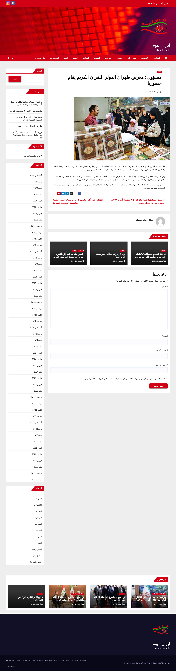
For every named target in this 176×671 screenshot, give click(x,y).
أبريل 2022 (37, 448)
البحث (39, 70)
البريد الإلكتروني (161, 350)
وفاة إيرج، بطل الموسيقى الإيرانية (109, 255)
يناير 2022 (38, 467)
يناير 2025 (38, 296)
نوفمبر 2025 (37, 232)
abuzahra (141, 220)
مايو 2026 (38, 194)
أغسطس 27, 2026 (158, 604)
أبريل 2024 (37, 353)
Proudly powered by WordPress (135, 663)
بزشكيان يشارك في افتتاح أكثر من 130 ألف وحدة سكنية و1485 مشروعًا (150, 600)
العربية (75, 58)
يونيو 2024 (38, 340)
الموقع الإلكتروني (161, 364)
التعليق (164, 286)
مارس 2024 (37, 359)
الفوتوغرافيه (54, 58)
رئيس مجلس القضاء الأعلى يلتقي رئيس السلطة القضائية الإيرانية (67, 600)
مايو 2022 (38, 442)
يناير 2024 (38, 372)
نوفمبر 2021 (37, 480)
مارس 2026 (37, 207)
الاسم (165, 336)
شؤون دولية (132, 58)
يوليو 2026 (37, 182)
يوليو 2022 (37, 429)
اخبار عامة (108, 58)
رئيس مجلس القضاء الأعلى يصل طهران (26, 111)
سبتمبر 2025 (36, 245)
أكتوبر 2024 (37, 315)
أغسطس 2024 (36, 328)
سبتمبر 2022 (36, 416)
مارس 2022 (37, 454)
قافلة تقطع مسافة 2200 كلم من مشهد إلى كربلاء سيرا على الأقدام (151, 256)
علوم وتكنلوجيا (40, 58)
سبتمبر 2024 (36, 321)
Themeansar (165, 663)
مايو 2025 (38, 271)
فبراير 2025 (37, 290)
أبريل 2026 (37, 201)
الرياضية (97, 58)
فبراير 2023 (37, 385)
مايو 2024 (38, 347)
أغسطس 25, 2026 (117, 604)
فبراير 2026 (37, 213)
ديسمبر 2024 (36, 302)
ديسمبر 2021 (36, 473)
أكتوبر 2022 (37, 410)
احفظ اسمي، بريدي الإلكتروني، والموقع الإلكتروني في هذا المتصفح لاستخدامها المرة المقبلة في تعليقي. (124, 379)
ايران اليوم (161, 45)
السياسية (156, 58)
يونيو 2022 (38, 435)
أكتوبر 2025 (37, 239)
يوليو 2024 (37, 334)
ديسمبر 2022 (36, 397)
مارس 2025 (37, 283)
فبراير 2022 (37, 461)
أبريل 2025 (37, 277)
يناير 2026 (38, 220)
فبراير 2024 (37, 366)
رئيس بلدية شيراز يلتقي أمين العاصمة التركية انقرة (68, 255)
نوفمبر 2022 (37, 404)
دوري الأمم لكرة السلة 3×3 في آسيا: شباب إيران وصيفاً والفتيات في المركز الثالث (27, 135)
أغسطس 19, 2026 (35, 604)
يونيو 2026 (38, 188)
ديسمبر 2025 (36, 226)
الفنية (66, 58)
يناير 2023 (38, 391)
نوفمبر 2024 (37, 309)
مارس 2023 (37, 378)
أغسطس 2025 (36, 251)
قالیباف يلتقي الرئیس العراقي (30, 126)
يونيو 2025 (38, 264)
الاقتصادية (144, 58)
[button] (13, 58)
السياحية (86, 58)
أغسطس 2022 (36, 423)
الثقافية (119, 58)
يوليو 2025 (37, 258)
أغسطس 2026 (36, 175)
